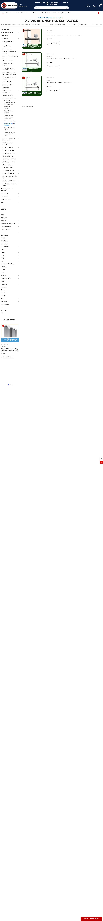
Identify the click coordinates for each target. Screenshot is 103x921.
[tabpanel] (10, 353)
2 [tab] (10, 384)
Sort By (75, 24)
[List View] (101, 24)
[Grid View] (97, 24)
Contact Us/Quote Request (91, 918)
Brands (8, 12)
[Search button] (66, 7)
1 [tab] (8, 384)
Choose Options (7, 356)
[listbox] (86, 24)
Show (51, 24)
